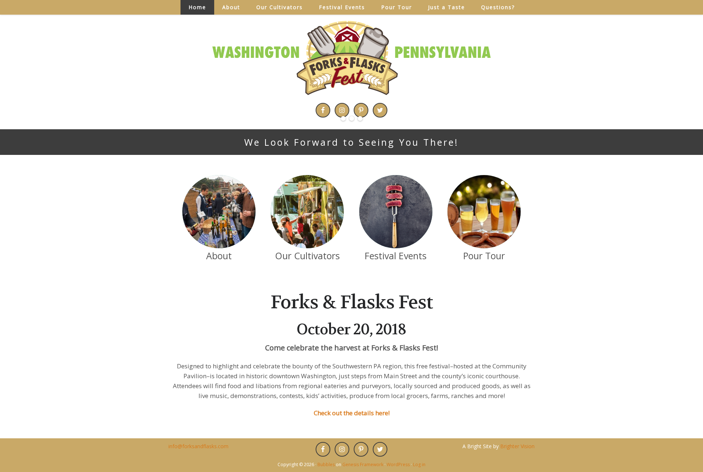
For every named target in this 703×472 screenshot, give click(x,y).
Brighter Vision (517, 446)
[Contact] (484, 211)
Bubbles (326, 464)
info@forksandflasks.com (198, 446)
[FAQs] (395, 211)
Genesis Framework (362, 464)
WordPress (398, 464)
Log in (419, 464)
